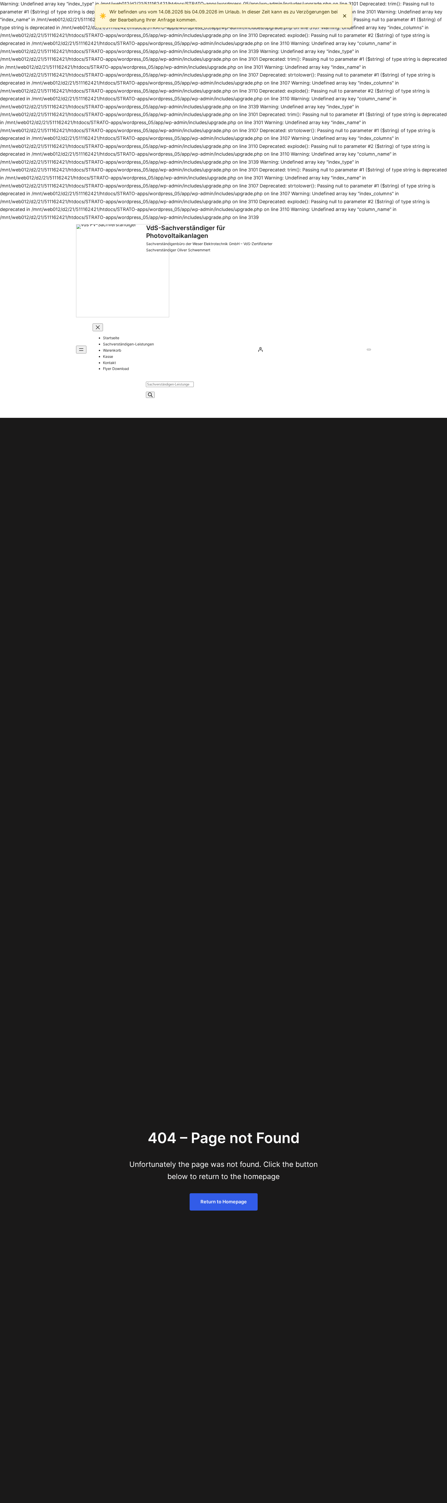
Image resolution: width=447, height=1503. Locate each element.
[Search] (150, 395)
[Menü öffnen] (81, 349)
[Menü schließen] (98, 327)
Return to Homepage (223, 1201)
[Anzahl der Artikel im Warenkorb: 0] (369, 349)
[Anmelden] (260, 349)
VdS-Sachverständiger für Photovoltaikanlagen (185, 231)
